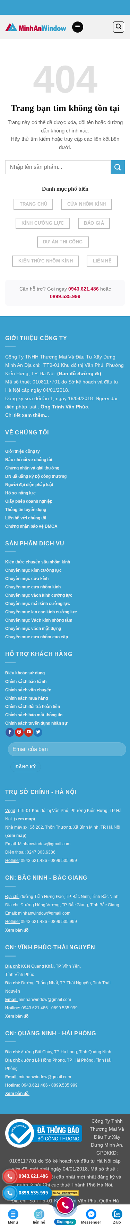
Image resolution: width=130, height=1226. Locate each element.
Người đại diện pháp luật (29, 484)
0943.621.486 (83, 289)
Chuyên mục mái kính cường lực (37, 603)
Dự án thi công (63, 241)
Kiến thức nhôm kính (45, 261)
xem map (24, 819)
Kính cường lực (42, 223)
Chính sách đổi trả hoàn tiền (32, 706)
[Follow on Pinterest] (19, 732)
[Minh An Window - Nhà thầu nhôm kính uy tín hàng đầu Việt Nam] (35, 27)
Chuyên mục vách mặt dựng (33, 628)
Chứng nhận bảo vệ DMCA (31, 526)
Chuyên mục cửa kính (27, 578)
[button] (77, 27)
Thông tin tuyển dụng (25, 509)
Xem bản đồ (16, 930)
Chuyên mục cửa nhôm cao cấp (36, 636)
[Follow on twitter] (38, 732)
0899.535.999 (65, 296)
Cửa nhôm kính (86, 204)
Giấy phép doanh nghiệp (28, 501)
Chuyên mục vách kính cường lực (38, 595)
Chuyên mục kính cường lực (33, 570)
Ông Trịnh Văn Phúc (64, 406)
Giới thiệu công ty (22, 451)
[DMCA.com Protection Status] (65, 1192)
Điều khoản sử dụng (25, 673)
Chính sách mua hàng (26, 698)
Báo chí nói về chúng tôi (28, 459)
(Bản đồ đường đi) (79, 373)
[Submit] (118, 167)
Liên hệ (102, 261)
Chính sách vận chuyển (28, 690)
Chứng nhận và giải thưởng (32, 468)
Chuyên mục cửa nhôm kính (33, 587)
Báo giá (94, 223)
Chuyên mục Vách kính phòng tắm (38, 620)
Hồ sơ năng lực (20, 493)
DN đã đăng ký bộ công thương (36, 476)
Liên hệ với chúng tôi (25, 518)
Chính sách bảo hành (25, 681)
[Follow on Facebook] (10, 732)
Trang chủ (33, 204)
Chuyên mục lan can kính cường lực (41, 612)
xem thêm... (35, 415)
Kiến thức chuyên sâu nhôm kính (37, 562)
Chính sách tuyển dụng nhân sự (36, 723)
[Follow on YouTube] (28, 732)
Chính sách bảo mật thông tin (33, 715)
